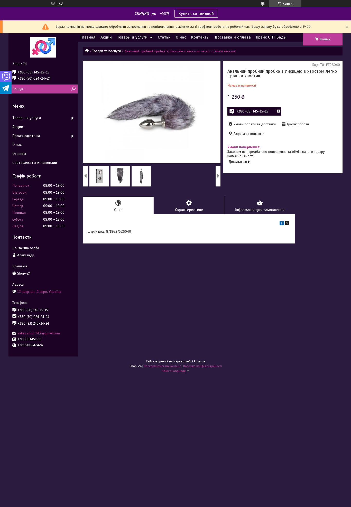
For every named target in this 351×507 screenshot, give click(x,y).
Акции (106, 37)
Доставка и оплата (233, 37)
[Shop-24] (43, 47)
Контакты (200, 37)
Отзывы (19, 153)
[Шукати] (73, 89)
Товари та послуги (106, 51)
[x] (287, 224)
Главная (87, 37)
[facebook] (282, 224)
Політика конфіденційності (202, 366)
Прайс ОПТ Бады (271, 37)
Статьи (164, 37)
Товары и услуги (132, 37)
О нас (181, 37)
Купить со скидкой (196, 13)
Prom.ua (199, 361)
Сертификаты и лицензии (34, 162)
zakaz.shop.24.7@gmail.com (38, 333)
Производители (26, 136)
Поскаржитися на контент (162, 366)
